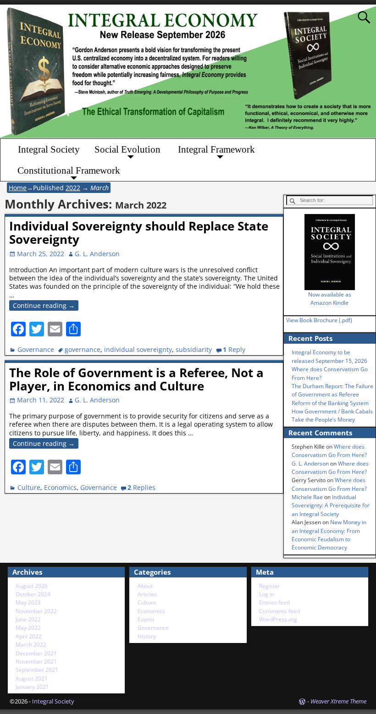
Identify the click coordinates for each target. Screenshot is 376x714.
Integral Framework (216, 149)
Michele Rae (307, 497)
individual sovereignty (138, 349)
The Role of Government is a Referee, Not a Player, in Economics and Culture (136, 379)
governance (82, 349)
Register (269, 586)
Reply (234, 349)
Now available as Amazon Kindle (329, 299)
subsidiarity (194, 349)
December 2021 (36, 653)
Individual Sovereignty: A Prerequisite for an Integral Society (331, 505)
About (145, 586)
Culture (28, 487)
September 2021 (37, 670)
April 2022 (29, 636)
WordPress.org (278, 619)
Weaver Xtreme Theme (338, 701)
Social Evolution (127, 149)
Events (146, 619)
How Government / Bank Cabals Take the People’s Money (332, 415)
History (147, 636)
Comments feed (279, 611)
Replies (141, 487)
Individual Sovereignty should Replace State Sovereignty (138, 232)
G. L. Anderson (310, 463)
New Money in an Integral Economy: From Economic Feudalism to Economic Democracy (329, 534)
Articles (147, 594)
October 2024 (33, 594)
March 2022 (31, 644)
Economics (60, 487)
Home (18, 187)
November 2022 (36, 611)
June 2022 (28, 619)
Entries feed (274, 602)
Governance (35, 349)
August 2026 (32, 586)
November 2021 (36, 661)
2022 (73, 187)
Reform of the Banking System (330, 403)
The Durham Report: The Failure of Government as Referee (332, 390)
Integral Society (49, 149)
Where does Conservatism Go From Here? (329, 451)
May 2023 (28, 602)
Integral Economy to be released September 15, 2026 (329, 356)
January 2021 (32, 687)
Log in (266, 594)
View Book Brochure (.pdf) (319, 320)
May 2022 (28, 628)
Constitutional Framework (68, 170)
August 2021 (32, 678)
